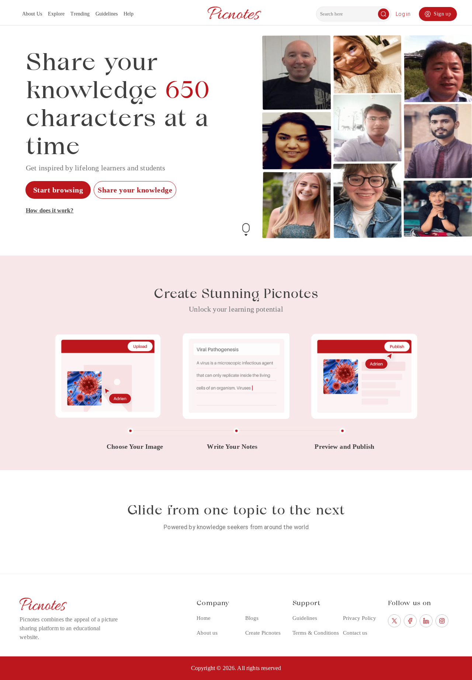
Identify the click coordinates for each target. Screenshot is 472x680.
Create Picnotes (263, 633)
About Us (32, 14)
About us (207, 633)
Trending (80, 14)
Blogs (251, 618)
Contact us (355, 633)
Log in (403, 14)
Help (128, 14)
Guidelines (107, 14)
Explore (56, 14)
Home (204, 618)
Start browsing (58, 190)
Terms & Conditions (315, 633)
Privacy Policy (359, 618)
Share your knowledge (135, 190)
